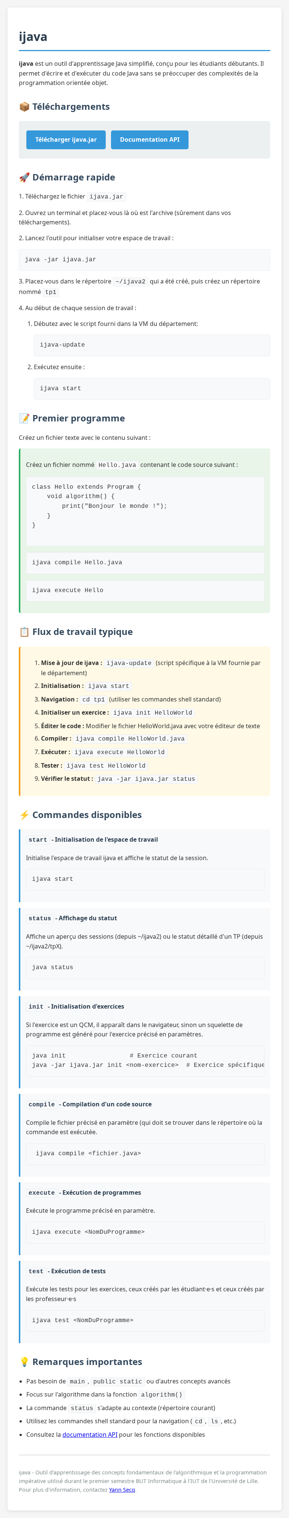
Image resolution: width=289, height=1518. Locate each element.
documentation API (89, 1434)
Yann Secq (122, 1489)
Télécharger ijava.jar (66, 139)
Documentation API (149, 139)
